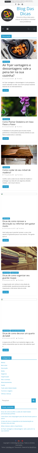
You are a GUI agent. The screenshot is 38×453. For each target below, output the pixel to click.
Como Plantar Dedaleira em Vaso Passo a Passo (17, 123)
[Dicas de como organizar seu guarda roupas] (19, 248)
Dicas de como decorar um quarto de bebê (18, 334)
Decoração (6, 61)
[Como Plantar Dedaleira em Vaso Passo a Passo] (19, 98)
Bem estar (4, 365)
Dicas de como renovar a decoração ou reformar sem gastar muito (18, 223)
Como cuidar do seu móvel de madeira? (16, 171)
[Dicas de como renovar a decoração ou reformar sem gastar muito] (19, 194)
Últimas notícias (6, 394)
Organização (14, 272)
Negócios (4, 374)
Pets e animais (5, 379)
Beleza (3, 362)
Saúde (3, 385)
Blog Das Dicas (25, 11)
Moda (3, 371)
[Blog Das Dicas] (3, 29)
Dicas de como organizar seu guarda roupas (16, 276)
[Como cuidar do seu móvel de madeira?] (19, 146)
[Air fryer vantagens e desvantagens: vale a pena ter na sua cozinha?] (19, 40)
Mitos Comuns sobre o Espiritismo (21, 1)
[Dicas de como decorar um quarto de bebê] (19, 300)
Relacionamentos (6, 382)
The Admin (19, 78)
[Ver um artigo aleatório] (34, 29)
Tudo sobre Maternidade (17, 330)
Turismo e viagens (6, 391)
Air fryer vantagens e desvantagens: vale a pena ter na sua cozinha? (16, 70)
